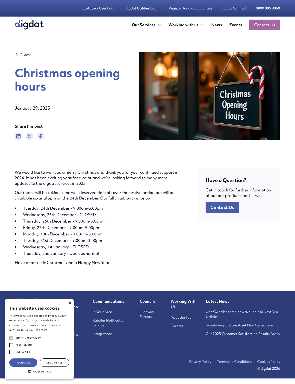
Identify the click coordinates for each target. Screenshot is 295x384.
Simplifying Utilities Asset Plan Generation (239, 325)
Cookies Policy (268, 361)
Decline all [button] (54, 362)
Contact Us (264, 24)
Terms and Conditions (234, 361)
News (216, 24)
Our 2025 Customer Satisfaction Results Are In (243, 333)
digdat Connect (234, 8)
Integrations (102, 333)
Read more (40, 329)
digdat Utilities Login (142, 8)
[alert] (39, 339)
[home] (29, 24)
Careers (177, 326)
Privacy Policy (200, 361)
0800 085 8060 (268, 8)
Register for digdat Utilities (190, 8)
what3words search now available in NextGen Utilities (242, 314)
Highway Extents (147, 314)
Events (235, 24)
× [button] (69, 303)
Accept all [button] (23, 362)
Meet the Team (183, 317)
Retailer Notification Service (109, 323)
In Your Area (102, 312)
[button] (146, 24)
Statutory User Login (99, 8)
